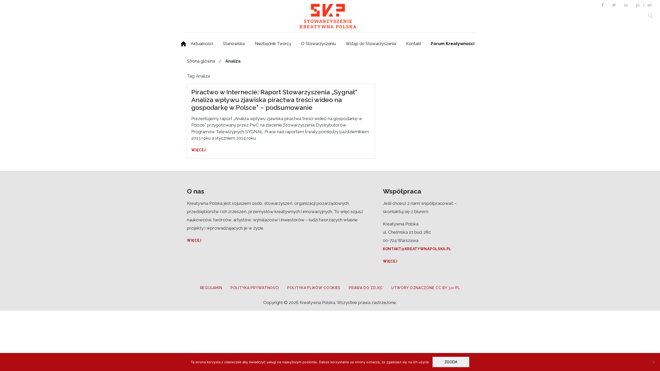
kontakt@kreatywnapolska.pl (417, 249)
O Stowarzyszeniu (318, 43)
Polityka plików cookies (314, 288)
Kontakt (413, 43)
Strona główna (201, 61)
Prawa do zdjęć (366, 288)
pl (638, 5)
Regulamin (211, 288)
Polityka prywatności (254, 288)
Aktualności (202, 43)
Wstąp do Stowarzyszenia (371, 43)
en (649, 5)
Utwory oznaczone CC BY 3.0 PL (425, 288)
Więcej (198, 150)
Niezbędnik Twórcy (273, 43)
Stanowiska (234, 43)
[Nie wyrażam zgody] (653, 362)
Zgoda (450, 361)
